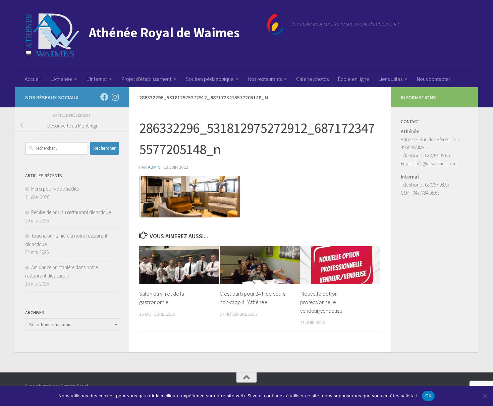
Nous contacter (433, 78)
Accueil (33, 78)
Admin (154, 167)
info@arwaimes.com (435, 163)
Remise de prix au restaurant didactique (71, 212)
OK (428, 395)
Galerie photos (312, 78)
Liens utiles (390, 78)
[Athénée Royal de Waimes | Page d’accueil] (154, 35)
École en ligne (353, 78)
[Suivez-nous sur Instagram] (115, 97)
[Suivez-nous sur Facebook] (104, 97)
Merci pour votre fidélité (55, 189)
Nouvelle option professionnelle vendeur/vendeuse (321, 302)
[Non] (484, 396)
